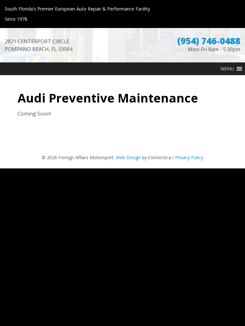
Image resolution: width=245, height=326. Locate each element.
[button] (227, 68)
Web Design (128, 157)
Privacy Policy (189, 157)
